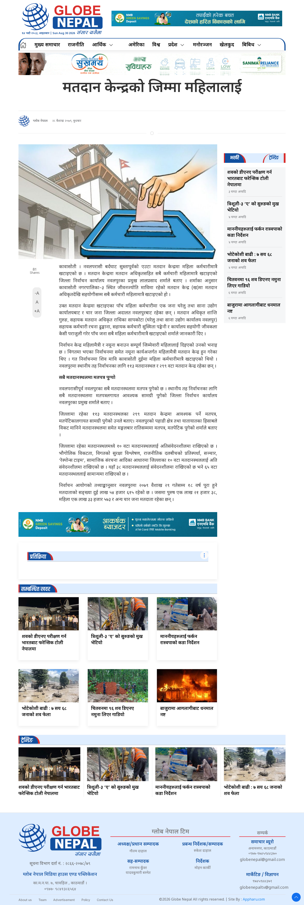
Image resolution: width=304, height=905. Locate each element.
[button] (296, 897)
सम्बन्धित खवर (35, 589)
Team (43, 900)
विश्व (156, 45)
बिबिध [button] (248, 45)
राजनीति (76, 45)
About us (25, 900)
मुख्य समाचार (47, 45)
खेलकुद (227, 45)
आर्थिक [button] (99, 45)
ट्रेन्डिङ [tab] (274, 158)
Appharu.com (254, 899)
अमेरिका (136, 45)
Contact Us (105, 900)
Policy (85, 900)
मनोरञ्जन (202, 45)
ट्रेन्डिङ (27, 740)
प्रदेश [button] (172, 45)
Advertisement (64, 900)
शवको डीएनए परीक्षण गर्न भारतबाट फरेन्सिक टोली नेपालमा (44, 643)
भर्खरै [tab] (234, 158)
